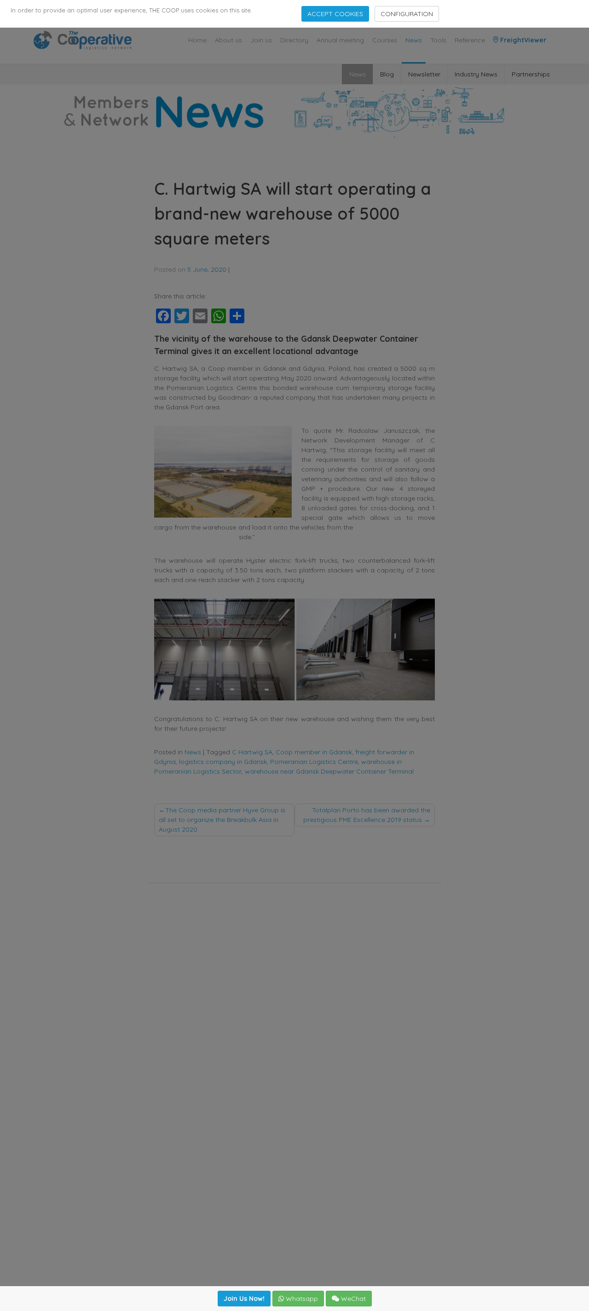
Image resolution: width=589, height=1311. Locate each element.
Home (197, 40)
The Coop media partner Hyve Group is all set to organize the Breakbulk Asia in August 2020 (222, 819)
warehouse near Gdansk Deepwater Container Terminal (329, 771)
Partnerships (531, 74)
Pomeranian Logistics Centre (314, 761)
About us (228, 40)
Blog (387, 74)
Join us (261, 40)
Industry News (476, 74)
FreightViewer (522, 40)
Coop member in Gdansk (314, 752)
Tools (438, 40)
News (413, 40)
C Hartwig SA (252, 752)
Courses (384, 40)
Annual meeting (340, 40)
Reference (470, 40)
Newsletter (424, 74)
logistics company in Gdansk (223, 761)
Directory (294, 40)
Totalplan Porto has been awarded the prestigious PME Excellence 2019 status (366, 815)
